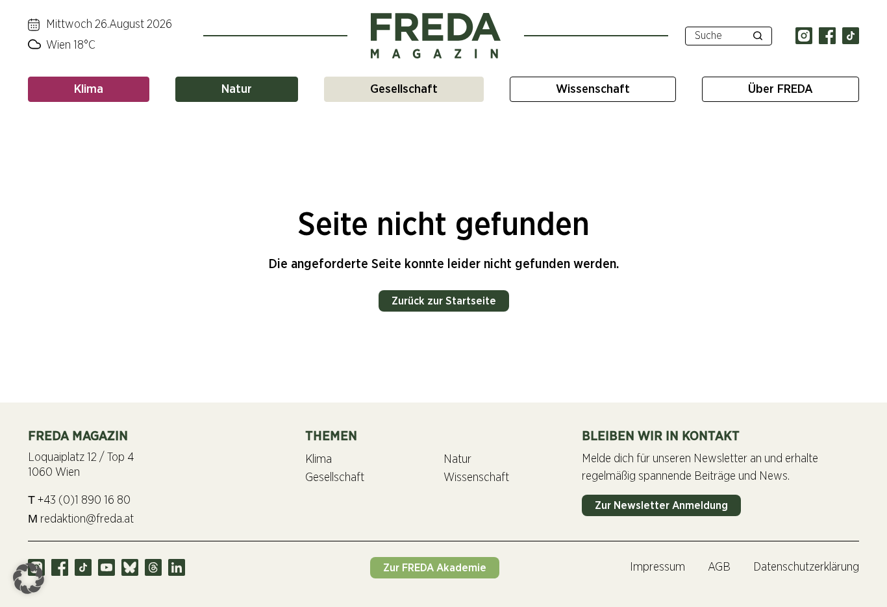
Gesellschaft (404, 89)
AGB (719, 567)
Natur (236, 89)
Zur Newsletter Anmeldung (661, 505)
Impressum (657, 567)
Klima (88, 89)
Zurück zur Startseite (444, 300)
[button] (28, 578)
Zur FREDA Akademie (434, 567)
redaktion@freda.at (81, 519)
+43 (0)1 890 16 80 (79, 500)
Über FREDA (780, 89)
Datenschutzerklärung (806, 567)
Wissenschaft (593, 89)
